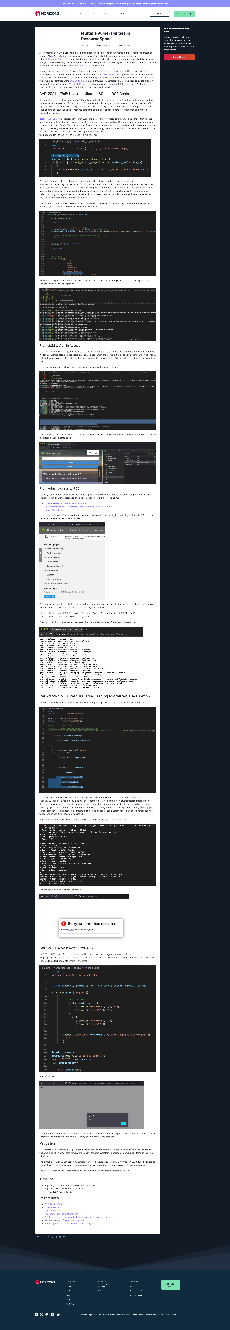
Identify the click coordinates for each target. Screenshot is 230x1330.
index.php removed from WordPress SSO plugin (69, 1223)
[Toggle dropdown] (162, 14)
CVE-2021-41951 (76, 84)
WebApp (101, 1290)
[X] (48, 1237)
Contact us (169, 1285)
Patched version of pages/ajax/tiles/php (65, 1220)
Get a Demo (179, 57)
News (68, 1299)
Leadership (70, 1290)
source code (78, 65)
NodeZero (102, 1286)
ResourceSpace (56, 59)
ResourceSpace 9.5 (49, 118)
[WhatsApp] (56, 1237)
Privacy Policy (109, 1314)
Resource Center (137, 1290)
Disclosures (124, 45)
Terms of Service (123, 1314)
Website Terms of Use (154, 1314)
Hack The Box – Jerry (55, 510)
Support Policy (137, 1314)
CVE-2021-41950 (53, 1207)
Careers (69, 1295)
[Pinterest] (60, 1237)
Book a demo (183, 13)
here (89, 604)
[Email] (64, 1237)
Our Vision (70, 1286)
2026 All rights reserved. (91, 1314)
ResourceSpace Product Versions (61, 1214)
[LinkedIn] (52, 1237)
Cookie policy (170, 1314)
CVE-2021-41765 (53, 1204)
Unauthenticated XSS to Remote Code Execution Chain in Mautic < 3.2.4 (81, 506)
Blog (131, 1286)
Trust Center (71, 1304)
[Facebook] (44, 1237)
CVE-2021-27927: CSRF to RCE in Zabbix (65, 503)
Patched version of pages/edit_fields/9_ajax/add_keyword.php (76, 1217)
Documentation (136, 1295)
